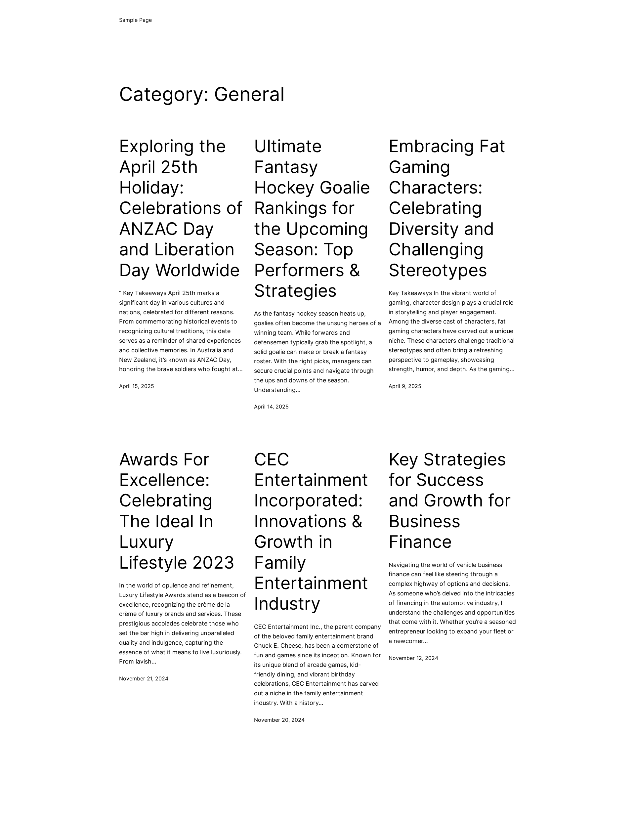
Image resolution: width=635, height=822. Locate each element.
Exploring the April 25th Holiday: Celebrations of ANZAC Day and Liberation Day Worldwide (181, 208)
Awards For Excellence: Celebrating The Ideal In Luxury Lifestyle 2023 (176, 511)
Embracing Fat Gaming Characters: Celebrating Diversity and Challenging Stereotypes (447, 208)
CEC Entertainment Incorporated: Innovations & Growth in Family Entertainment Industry (311, 531)
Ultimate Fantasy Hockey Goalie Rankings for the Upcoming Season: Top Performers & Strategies (312, 218)
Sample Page (135, 20)
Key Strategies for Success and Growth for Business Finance (450, 500)
